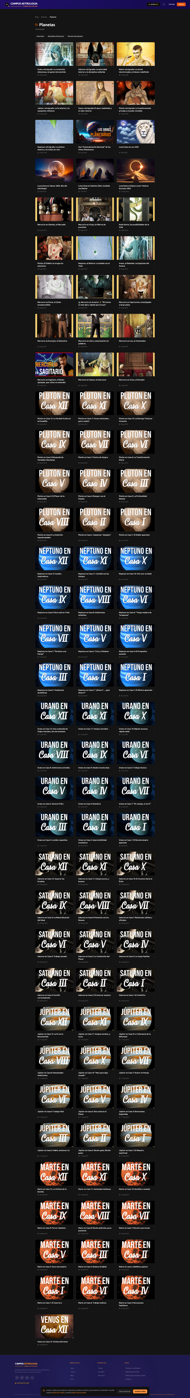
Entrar (172, 4)
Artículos (44, 17)
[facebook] (17, 1378)
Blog (36, 17)
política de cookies (58, 1392)
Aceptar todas (140, 1391)
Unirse (181, 4)
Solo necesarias (124, 1391)
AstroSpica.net (23, 1383)
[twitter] (32, 1378)
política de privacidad (79, 1392)
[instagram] (22, 1378)
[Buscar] (164, 4)
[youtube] (27, 1378)
